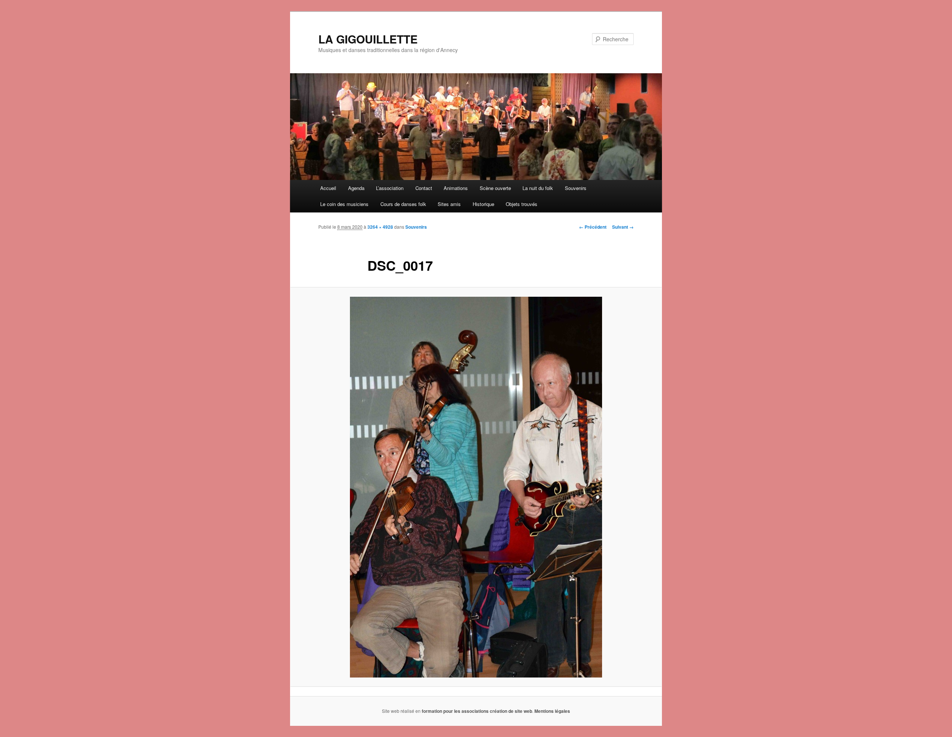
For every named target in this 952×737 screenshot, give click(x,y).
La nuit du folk (537, 188)
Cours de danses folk (403, 203)
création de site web (511, 711)
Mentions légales (552, 711)
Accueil (328, 188)
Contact (423, 188)
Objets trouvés (521, 203)
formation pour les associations (455, 711)
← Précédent (593, 226)
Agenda (356, 188)
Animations (456, 188)
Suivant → (623, 226)
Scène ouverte (495, 188)
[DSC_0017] (476, 487)
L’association (389, 188)
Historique (483, 203)
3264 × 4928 (380, 226)
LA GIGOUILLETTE (368, 39)
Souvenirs (575, 188)
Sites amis (449, 203)
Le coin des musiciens (344, 203)
